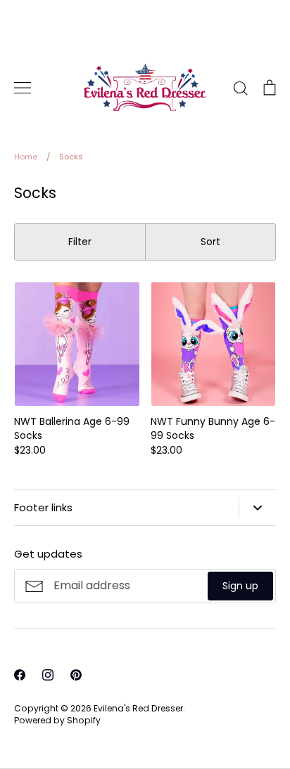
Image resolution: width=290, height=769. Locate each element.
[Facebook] (20, 675)
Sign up (240, 586)
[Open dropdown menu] (257, 507)
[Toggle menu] (22, 88)
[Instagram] (48, 675)
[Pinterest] (76, 675)
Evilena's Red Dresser (138, 708)
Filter (80, 242)
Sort (210, 242)
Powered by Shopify (57, 720)
